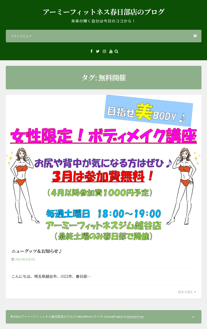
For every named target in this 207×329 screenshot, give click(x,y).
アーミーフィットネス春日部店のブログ (103, 12)
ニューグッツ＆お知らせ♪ (36, 251)
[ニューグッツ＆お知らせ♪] (103, 168)
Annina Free (135, 316)
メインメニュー (21, 36)
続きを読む (185, 292)
